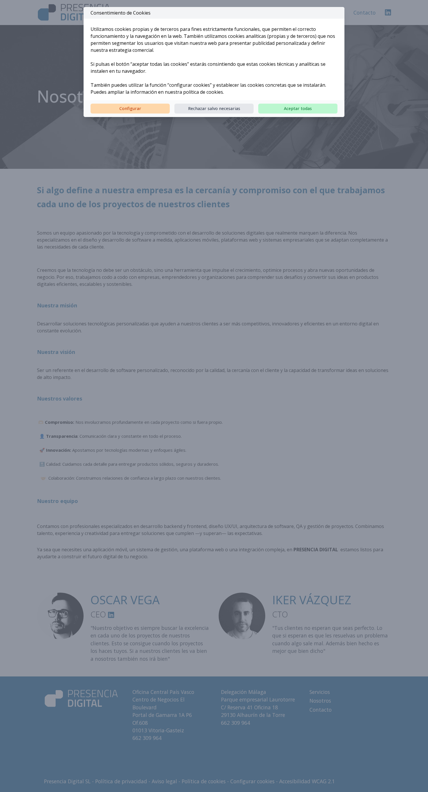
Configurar (130, 108)
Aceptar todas (298, 108)
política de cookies (203, 92)
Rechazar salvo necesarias (214, 108)
